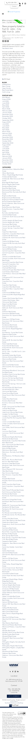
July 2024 (5, 147)
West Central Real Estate (10, 611)
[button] (11, 2)
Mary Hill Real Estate (9, 448)
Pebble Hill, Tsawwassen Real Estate (14, 505)
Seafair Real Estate (8, 551)
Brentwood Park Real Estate (11, 190)
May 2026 (5, 105)
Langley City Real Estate (10, 414)
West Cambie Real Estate (10, 609)
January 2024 (6, 158)
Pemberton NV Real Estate (10, 507)
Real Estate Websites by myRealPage (14, 702)
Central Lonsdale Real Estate (11, 256)
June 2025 (5, 126)
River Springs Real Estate (10, 535)
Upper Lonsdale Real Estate (11, 596)
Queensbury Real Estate (10, 522)
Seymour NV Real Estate (10, 558)
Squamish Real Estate (9, 583)
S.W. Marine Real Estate (10, 539)
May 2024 (5, 150)
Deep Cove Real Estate (9, 304)
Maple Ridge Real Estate (10, 446)
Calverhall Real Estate (9, 215)
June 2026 (5, 103)
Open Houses (6, 88)
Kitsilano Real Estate (8, 401)
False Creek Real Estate (9, 344)
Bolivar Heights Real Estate (10, 184)
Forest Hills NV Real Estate (10, 346)
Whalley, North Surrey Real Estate (13, 632)
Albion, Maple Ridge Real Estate (12, 175)
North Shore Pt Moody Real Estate (13, 490)
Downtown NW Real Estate (10, 313)
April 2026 (5, 107)
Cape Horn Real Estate (9, 232)
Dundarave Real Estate (9, 325)
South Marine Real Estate (10, 573)
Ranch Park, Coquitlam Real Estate (13, 532)
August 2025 (6, 122)
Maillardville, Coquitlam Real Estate (14, 441)
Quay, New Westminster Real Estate (13, 520)
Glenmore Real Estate (9, 359)
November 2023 (7, 162)
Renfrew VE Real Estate (9, 534)
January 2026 (6, 112)
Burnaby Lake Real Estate (10, 213)
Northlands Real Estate (9, 494)
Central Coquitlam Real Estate (12, 251)
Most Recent (6, 97)
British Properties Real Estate (11, 201)
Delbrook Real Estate (9, 306)
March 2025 (6, 131)
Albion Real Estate (8, 173)
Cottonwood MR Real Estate (11, 292)
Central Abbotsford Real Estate (12, 247)
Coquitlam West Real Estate (11, 287)
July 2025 (5, 124)
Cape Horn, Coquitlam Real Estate (13, 234)
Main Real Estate (7, 442)
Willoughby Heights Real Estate (12, 646)
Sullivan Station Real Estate (11, 587)
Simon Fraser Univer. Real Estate (12, 568)
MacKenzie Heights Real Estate (12, 437)
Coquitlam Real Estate (9, 285)
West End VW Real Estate (10, 617)
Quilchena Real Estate (9, 528)
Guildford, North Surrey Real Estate (13, 374)
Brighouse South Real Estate (11, 197)
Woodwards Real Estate (10, 651)
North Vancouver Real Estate (11, 492)
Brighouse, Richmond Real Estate (12, 199)
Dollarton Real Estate (9, 311)
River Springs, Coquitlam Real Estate (14, 537)
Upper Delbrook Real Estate (11, 590)
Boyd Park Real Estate (9, 188)
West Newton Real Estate (10, 623)
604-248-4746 (12, 2)
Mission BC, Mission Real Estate (12, 459)
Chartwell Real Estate (9, 268)
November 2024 (7, 139)
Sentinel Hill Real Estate (9, 553)
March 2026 (6, 109)
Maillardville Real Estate (10, 439)
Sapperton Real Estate (9, 541)
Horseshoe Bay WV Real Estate (12, 387)
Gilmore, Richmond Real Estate (12, 357)
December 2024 (7, 137)
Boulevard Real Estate (9, 186)
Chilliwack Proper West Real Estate (13, 270)
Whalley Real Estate (8, 630)
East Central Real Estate (9, 327)
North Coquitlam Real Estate (11, 484)
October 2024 (6, 141)
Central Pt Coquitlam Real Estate (12, 262)
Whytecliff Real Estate (9, 636)
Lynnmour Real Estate (9, 431)
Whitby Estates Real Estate (10, 634)
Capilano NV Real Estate (10, 235)
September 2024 (7, 143)
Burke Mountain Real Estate (11, 207)
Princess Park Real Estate (10, 518)
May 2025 (5, 128)
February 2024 (7, 156)
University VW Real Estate (10, 589)
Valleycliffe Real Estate (9, 608)
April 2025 (5, 129)
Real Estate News (7, 90)
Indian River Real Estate (9, 399)
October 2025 (6, 118)
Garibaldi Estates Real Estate (11, 355)
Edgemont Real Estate (9, 334)
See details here (7, 48)
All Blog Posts (6, 84)
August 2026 (6, 99)
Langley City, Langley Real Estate (13, 416)
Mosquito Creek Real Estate (11, 463)
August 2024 (6, 145)
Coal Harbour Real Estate (10, 272)
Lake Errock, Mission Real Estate (12, 412)
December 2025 (7, 114)
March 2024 (6, 154)
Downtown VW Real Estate (10, 319)
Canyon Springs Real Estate (11, 226)
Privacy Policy (13, 701)
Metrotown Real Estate (9, 450)
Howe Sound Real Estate (10, 393)
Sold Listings (6, 92)
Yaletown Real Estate (9, 653)
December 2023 (7, 160)
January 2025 (6, 135)
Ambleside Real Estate (9, 177)
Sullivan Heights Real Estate (11, 585)
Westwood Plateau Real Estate (12, 625)
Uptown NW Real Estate (9, 602)
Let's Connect (14, 696)
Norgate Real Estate (8, 478)
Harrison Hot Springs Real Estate (12, 378)
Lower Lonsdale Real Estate (11, 422)
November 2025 (7, 116)
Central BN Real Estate (9, 249)
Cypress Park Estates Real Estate (12, 298)
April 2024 (5, 152)
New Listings (6, 86)
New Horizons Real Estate (10, 473)
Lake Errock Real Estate (9, 410)
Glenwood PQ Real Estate (10, 365)
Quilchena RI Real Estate (10, 530)
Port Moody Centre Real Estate (12, 513)
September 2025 (7, 120)
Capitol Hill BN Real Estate (10, 241)
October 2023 (6, 164)
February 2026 (7, 110)
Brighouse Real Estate (9, 196)
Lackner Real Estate (8, 408)
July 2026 (5, 101)
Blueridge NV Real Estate (10, 182)
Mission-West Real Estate (10, 461)
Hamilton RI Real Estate (9, 376)
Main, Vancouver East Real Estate (13, 444)
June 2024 (5, 148)
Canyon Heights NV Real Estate (12, 220)
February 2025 (7, 133)
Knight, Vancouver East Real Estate (13, 406)
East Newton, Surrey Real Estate (12, 332)
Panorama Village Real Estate (11, 499)
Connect (14, 6)
